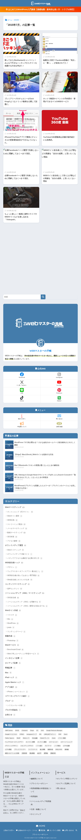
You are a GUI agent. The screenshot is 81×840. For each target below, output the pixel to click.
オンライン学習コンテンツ (67, 779)
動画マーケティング (16, 532)
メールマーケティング (17, 528)
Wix (10, 619)
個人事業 (42, 749)
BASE (17, 730)
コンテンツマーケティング (17, 584)
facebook (22, 377)
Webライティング (15, 550)
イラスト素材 (62, 738)
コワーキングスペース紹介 (17, 696)
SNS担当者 (13, 597)
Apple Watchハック (14, 682)
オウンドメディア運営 (15, 545)
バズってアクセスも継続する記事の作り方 (24, 558)
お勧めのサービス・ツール (27, 830)
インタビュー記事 (13, 658)
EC (37, 730)
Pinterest (59, 393)
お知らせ (10, 715)
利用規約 (34, 796)
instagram (59, 377)
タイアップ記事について (66, 783)
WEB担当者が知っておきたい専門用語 (23, 575)
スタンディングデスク (27, 745)
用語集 (42, 830)
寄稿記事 (10, 668)
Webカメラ (26, 738)
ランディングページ (16, 631)
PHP (60, 734)
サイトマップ (36, 814)
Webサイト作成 (13, 610)
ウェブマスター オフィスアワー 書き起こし (25, 571)
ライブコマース (32, 749)
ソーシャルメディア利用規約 (41, 802)
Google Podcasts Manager (54, 730)
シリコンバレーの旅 (16, 705)
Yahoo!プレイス (44, 738)
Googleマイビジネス (11, 734)
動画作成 (50, 749)
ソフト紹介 (39, 745)
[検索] (43, 297)
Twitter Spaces (9, 738)
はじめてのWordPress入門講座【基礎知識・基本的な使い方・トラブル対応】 (41, 9)
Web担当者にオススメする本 (19, 580)
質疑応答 (53, 753)
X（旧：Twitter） (22, 385)
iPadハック (11, 677)
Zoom (53, 738)
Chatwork (25, 730)
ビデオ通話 (8, 749)
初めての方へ (22, 419)
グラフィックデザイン (11, 745)
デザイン (11, 567)
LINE (22, 393)
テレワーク (48, 745)
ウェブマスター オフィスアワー (14, 742)
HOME (41, 826)
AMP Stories (9, 730)
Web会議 (34, 738)
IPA (40, 734)
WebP (18, 738)
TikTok (22, 401)
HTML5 (22, 734)
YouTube (59, 385)
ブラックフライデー (20, 749)
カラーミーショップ (66, 742)
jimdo (10, 627)
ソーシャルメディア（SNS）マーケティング (24, 593)
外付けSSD (59, 749)
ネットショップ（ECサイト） (20, 512)
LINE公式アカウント (50, 734)
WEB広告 (12, 520)
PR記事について (21, 426)
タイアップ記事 (12, 663)
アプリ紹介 (11, 687)
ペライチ (11, 615)
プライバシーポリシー (39, 783)
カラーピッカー (53, 742)
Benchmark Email (15, 649)
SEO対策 (12, 537)
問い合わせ (59, 419)
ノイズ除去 (57, 745)
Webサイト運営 (14, 516)
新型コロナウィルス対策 (12, 753)
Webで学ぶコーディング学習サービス (22, 654)
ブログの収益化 (12, 710)
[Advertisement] (19, 257)
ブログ (9, 701)
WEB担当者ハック (14, 562)
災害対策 (24, 753)
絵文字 (39, 753)
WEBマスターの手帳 (40, 350)
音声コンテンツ (14, 589)
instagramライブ (32, 734)
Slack (65, 734)
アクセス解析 (13, 541)
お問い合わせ (69, 830)
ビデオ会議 (66, 745)
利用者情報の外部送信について (41, 789)
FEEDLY (59, 401)
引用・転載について (38, 809)
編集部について (37, 779)
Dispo (32, 730)
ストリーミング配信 (16, 524)
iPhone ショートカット (17, 691)
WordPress (12, 623)
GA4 (42, 730)
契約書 (67, 749)
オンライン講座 (42, 742)
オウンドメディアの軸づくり (19, 554)
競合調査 (32, 753)
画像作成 (10, 636)
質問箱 (46, 753)
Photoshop (12, 640)
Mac (8, 673)
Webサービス (12, 645)
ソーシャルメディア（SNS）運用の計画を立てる (27, 606)
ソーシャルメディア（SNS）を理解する (23, 602)
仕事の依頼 (59, 426)
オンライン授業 (30, 742)
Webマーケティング (15, 507)
